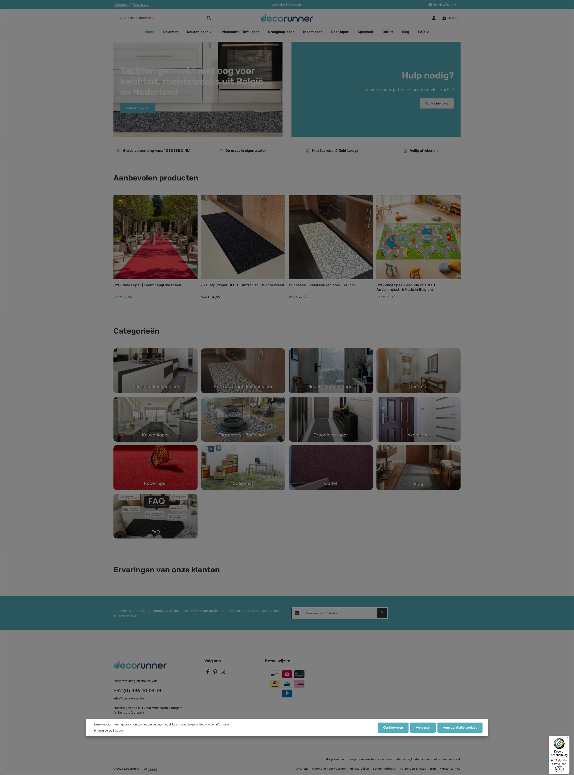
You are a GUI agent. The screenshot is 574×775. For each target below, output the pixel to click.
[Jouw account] (434, 18)
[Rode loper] (155, 467)
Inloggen (121, 5)
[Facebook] (208, 673)
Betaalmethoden (384, 768)
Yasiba (152, 768)
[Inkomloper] (418, 419)
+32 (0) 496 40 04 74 (137, 690)
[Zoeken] (209, 18)
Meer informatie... (219, 724)
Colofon (119, 730)
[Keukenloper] (155, 419)
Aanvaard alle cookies (460, 727)
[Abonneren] (382, 613)
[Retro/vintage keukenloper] (243, 370)
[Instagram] (222, 673)
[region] (287, 247)
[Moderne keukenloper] (331, 370)
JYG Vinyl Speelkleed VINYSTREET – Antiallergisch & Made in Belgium (407, 287)
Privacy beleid (103, 730)
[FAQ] (155, 516)
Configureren (393, 727)
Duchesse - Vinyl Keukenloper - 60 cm (322, 285)
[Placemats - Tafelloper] (243, 419)
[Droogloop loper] (331, 419)
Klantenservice (450, 768)
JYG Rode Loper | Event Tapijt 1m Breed (147, 285)
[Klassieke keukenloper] (155, 370)
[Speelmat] (243, 467)
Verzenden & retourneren (418, 768)
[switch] (559, 769)
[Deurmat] (418, 370)
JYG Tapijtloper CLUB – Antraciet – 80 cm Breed (242, 285)
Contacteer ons (436, 103)
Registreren (141, 5)
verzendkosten (371, 759)
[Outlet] (331, 467)
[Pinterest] (216, 673)
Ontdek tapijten (137, 108)
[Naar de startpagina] (287, 18)
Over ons (302, 768)
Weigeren (423, 727)
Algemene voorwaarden (329, 768)
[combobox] (160, 18)
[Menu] (567, 738)
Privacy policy (359, 768)
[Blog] (418, 467)
